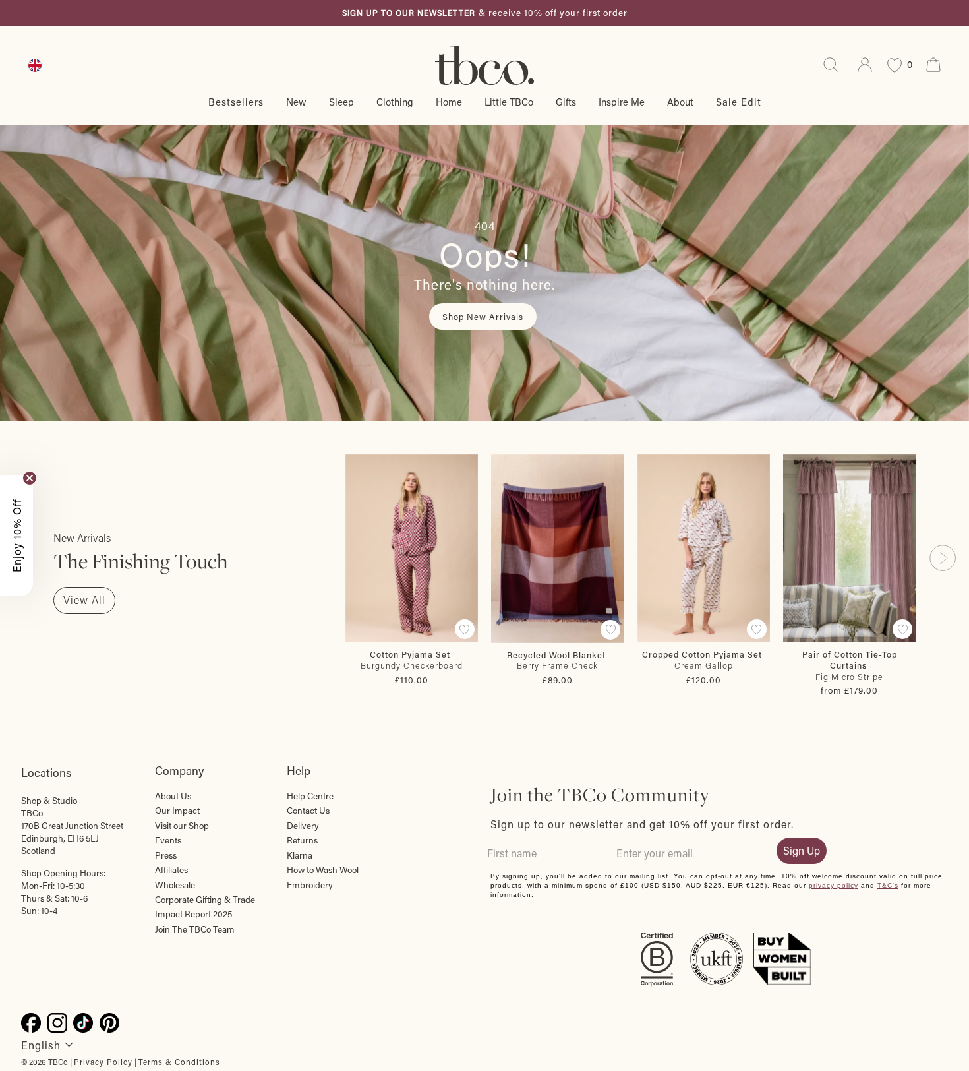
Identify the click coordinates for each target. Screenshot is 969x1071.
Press (166, 855)
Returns (302, 840)
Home (449, 101)
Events (168, 840)
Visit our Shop (182, 826)
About (680, 101)
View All (84, 600)
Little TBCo (508, 101)
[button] (16, 535)
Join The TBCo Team (195, 929)
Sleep (341, 101)
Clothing (394, 101)
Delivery (303, 826)
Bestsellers (236, 101)
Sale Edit (738, 101)
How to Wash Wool (323, 870)
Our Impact (177, 810)
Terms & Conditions (179, 1061)
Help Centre (310, 796)
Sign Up (801, 850)
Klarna (299, 855)
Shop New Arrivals (482, 316)
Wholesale (175, 885)
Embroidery (310, 885)
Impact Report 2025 (193, 914)
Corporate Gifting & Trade (205, 899)
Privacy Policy (103, 1061)
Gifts (566, 101)
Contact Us (308, 810)
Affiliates (171, 870)
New (296, 101)
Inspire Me (622, 101)
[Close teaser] (29, 478)
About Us (173, 796)
